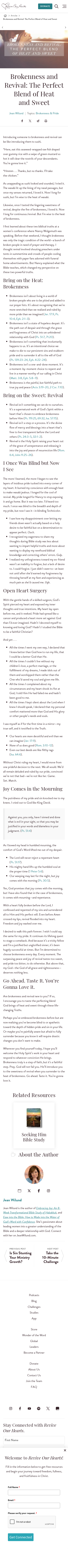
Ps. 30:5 (44, 880)
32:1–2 (37, 436)
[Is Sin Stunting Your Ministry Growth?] (2, 27)
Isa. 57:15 (51, 418)
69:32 (41, 418)
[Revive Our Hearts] (14, 6)
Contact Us (34, 1375)
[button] (63, 6)
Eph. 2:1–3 (22, 318)
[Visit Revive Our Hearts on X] (48, 1408)
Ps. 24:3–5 (25, 436)
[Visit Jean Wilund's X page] (29, 1190)
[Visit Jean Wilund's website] (19, 1190)
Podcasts (34, 1295)
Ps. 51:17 (15, 862)
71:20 (49, 337)
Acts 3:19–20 (40, 387)
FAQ (34, 1387)
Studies (34, 1312)
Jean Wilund (16, 113)
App (34, 1318)
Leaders (34, 1346)
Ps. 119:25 (30, 418)
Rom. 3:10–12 (44, 745)
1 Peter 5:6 (35, 871)
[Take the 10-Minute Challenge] (65, 27)
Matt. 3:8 (16, 378)
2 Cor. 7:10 (56, 387)
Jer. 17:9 (49, 314)
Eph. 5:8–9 (30, 378)
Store (34, 1329)
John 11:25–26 (23, 455)
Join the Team (34, 1381)
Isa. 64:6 (16, 754)
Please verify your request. (22, 1513)
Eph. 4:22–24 (37, 359)
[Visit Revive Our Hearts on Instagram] (10, 1408)
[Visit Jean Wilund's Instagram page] (48, 1190)
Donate (45, 6)
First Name (11, 1440)
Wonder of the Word (34, 1335)
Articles (14, 15)
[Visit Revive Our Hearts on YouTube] (29, 1408)
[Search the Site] (56, 6)
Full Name (14, 1487)
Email (11, 1500)
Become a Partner (34, 1352)
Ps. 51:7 (40, 337)
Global (34, 1341)
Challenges (34, 1306)
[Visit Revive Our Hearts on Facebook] (19, 1408)
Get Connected (20, 1537)
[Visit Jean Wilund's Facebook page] (38, 1190)
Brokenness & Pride (47, 113)
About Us (34, 1369)
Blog (34, 1301)
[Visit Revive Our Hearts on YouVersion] (57, 1408)
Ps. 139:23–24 (19, 359)
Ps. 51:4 (26, 830)
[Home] (5, 15)
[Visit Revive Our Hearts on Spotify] (38, 1408)
